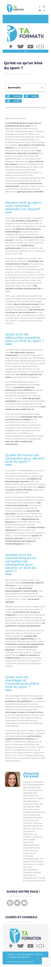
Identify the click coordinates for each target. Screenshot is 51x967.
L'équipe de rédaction (19, 957)
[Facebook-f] (40, 7)
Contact (11, 954)
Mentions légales (25, 954)
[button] (26, 19)
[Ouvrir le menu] (25, 51)
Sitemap (39, 954)
